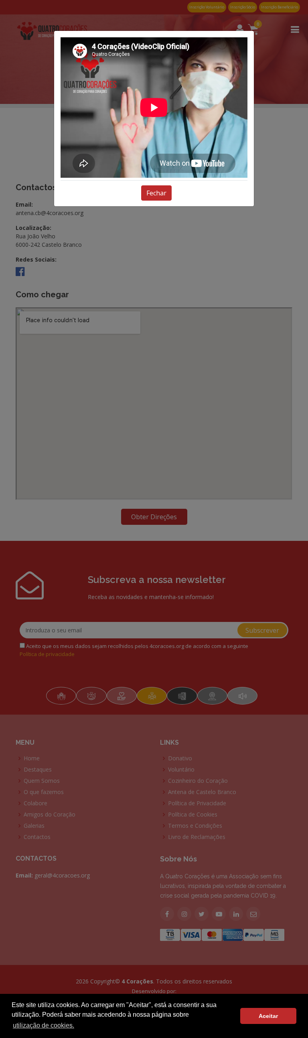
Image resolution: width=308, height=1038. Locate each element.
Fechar (156, 193)
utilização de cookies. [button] (43, 1025)
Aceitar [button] (268, 1016)
